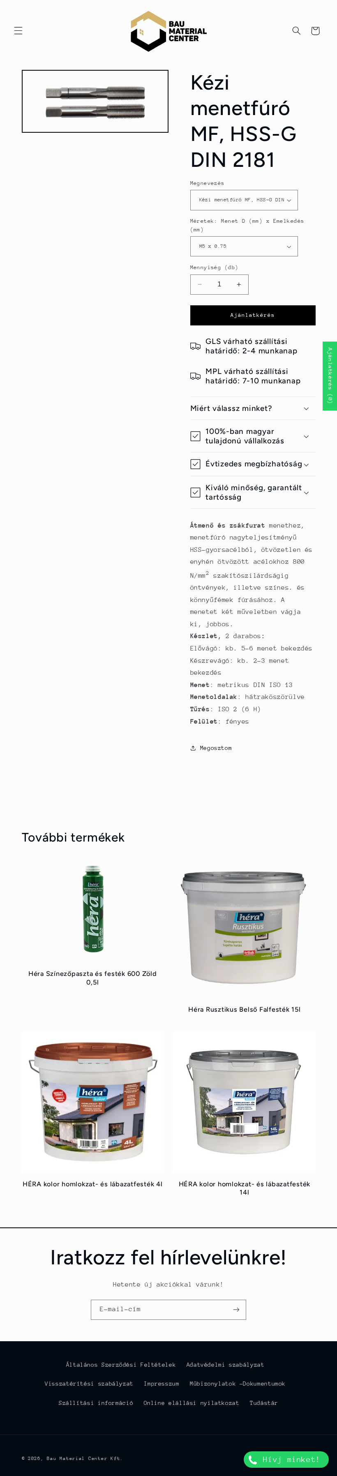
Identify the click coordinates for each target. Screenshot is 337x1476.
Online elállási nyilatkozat (192, 1403)
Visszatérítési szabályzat (89, 1383)
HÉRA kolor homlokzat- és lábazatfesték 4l (93, 1184)
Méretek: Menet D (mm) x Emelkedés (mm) (247, 225)
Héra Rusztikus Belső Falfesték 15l (244, 1009)
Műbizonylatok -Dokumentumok (238, 1383)
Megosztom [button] (216, 748)
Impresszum (161, 1383)
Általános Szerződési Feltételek (121, 1364)
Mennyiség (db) (214, 267)
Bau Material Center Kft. (85, 1458)
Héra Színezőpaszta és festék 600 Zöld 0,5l (92, 978)
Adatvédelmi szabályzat (226, 1364)
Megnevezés (207, 183)
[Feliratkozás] (236, 1310)
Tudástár (264, 1403)
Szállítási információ (96, 1403)
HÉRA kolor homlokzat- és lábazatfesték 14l (245, 1188)
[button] (18, 30)
